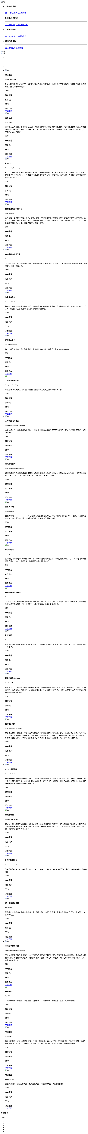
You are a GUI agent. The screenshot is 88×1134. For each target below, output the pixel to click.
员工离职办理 (21, 13)
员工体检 (19, 48)
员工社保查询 (21, 36)
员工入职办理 (10, 13)
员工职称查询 (10, 48)
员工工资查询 (10, 36)
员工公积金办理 (22, 25)
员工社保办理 (10, 25)
